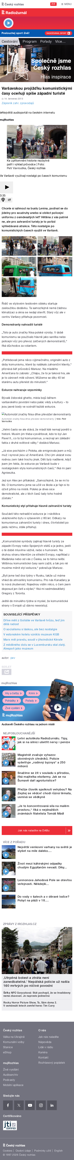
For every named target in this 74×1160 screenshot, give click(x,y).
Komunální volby (13, 1042)
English (58, 1150)
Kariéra (42, 1052)
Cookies (7, 1150)
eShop (7, 1052)
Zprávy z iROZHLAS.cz (20, 924)
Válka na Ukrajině (14, 1037)
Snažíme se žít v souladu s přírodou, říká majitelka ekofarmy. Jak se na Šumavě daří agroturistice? (44, 776)
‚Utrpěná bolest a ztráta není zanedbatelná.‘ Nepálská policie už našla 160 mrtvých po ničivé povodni (36, 982)
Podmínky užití (42, 1150)
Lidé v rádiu (45, 1047)
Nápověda (44, 1042)
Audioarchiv (10, 1074)
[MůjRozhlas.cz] (7, 120)
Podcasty (9, 1080)
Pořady (46, 41)
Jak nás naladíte (48, 1037)
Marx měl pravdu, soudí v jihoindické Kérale (33, 639)
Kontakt (43, 1057)
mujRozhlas (9, 683)
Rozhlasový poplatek (51, 1062)
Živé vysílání (12, 708)
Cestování (10, 41)
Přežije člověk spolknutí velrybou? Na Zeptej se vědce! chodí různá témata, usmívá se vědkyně (45, 793)
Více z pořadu (14, 842)
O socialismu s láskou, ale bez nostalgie (30, 629)
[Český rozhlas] (13, 4)
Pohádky (10, 700)
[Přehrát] (6, 187)
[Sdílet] (9, 200)
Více (60, 41)
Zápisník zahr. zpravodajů (18, 103)
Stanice (8, 1047)
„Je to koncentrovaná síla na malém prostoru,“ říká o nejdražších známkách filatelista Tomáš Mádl (43, 809)
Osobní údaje (23, 1150)
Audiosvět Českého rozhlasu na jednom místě (28, 724)
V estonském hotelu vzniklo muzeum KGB (31, 634)
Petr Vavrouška (16, 168)
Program (30, 41)
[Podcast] (3, 200)
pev (12, 657)
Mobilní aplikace (13, 1085)
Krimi (32, 693)
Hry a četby (12, 693)
